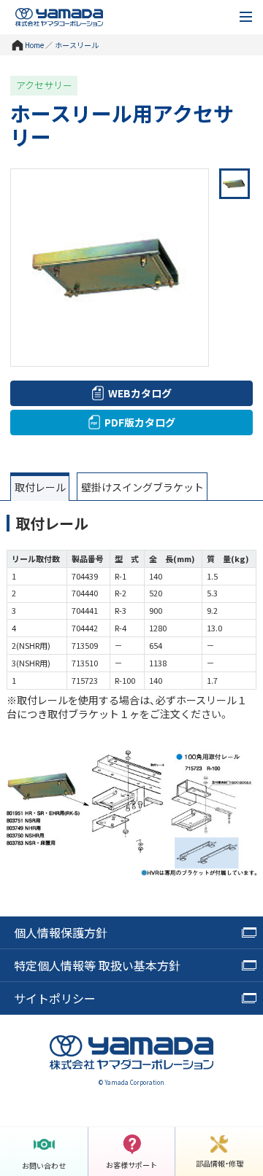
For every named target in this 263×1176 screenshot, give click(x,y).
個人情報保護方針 (60, 932)
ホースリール (77, 45)
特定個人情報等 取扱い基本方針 (97, 965)
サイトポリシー (55, 998)
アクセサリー (44, 85)
